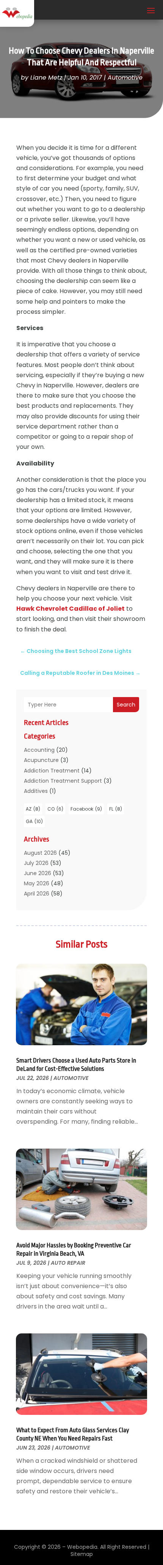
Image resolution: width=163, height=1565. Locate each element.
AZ (33, 809)
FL (115, 809)
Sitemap (82, 1554)
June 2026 (37, 873)
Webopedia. (83, 1547)
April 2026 (36, 893)
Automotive (125, 77)
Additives (36, 791)
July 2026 (36, 863)
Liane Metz (46, 77)
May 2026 (36, 883)
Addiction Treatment (52, 770)
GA (34, 821)
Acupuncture (41, 760)
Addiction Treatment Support (63, 781)
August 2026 (40, 853)
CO (55, 809)
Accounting (39, 750)
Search (126, 704)
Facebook (86, 809)
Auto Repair (68, 1263)
